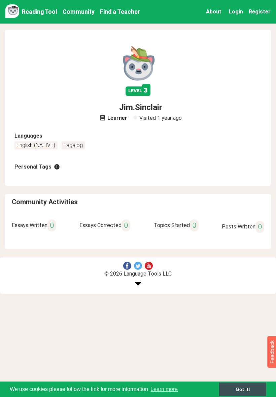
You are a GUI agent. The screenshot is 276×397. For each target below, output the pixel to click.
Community (79, 11)
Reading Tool (39, 11)
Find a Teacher (120, 11)
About (213, 11)
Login (236, 11)
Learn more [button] (164, 389)
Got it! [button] (243, 389)
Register (260, 11)
